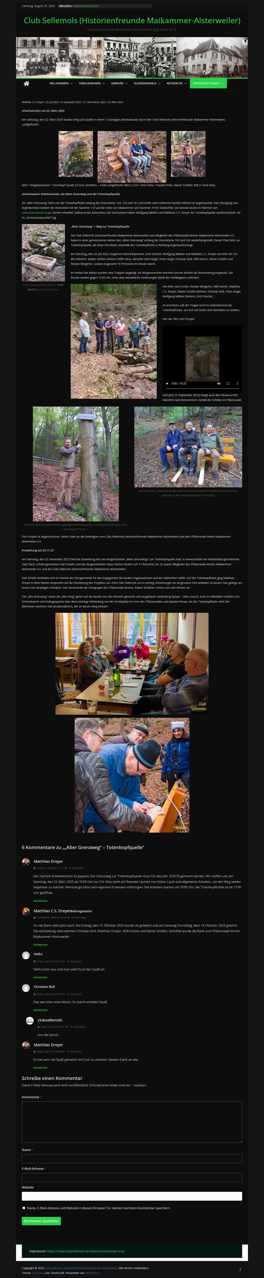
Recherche (175, 83)
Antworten (40, 901)
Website (28, 1187)
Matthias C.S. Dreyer (52, 910)
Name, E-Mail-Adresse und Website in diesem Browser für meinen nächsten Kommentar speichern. (98, 1208)
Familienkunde (90, 83)
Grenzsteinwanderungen (37, 212)
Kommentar (32, 1097)
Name (27, 1150)
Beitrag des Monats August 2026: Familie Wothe (103, 6)
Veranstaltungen (206, 83)
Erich (61, 284)
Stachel (31, 289)
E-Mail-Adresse (34, 1168)
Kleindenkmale (145, 83)
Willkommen (59, 83)
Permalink (77, 868)
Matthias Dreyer (48, 861)
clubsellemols (50, 1020)
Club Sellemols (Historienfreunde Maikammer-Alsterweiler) (132, 20)
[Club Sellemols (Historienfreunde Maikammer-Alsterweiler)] (132, 40)
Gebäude (117, 83)
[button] (71, 83)
